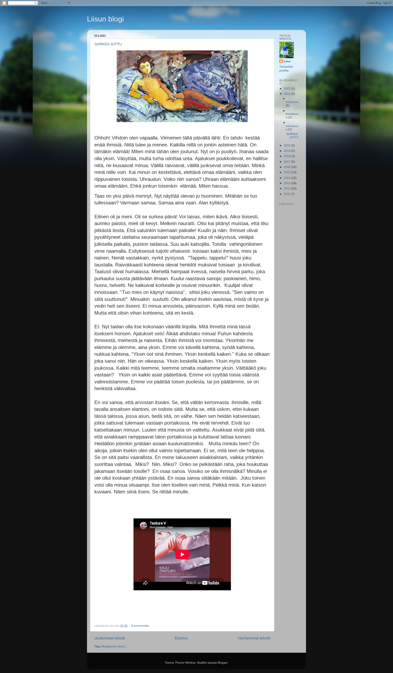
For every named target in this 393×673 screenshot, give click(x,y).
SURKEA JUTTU (108, 44)
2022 (287, 88)
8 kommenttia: (140, 625)
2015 (287, 172)
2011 (287, 194)
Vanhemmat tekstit (254, 638)
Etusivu (181, 638)
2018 (287, 156)
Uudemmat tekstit (109, 638)
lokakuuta (292, 101)
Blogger (222, 662)
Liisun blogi (105, 19)
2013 (287, 183)
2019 (287, 150)
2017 (287, 161)
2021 (287, 93)
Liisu (286, 61)
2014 (287, 177)
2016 (287, 167)
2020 (287, 145)
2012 (287, 188)
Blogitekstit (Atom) (113, 646)
